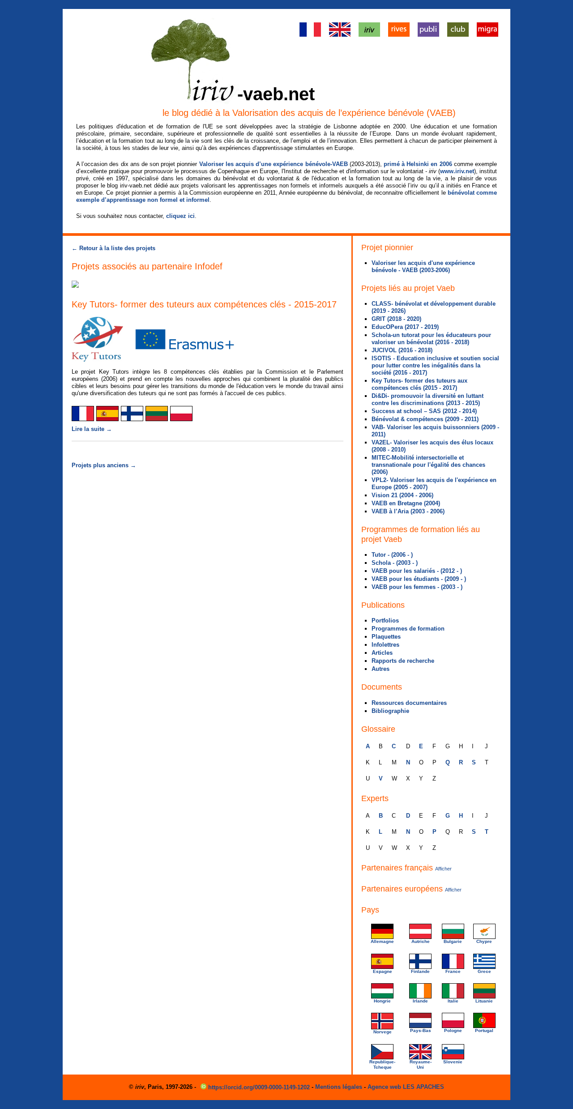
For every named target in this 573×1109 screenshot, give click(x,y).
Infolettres (385, 644)
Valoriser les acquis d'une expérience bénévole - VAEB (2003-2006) (423, 266)
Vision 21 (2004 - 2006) (402, 495)
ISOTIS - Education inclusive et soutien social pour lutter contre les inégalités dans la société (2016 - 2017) (435, 365)
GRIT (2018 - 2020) (396, 319)
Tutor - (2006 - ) (392, 554)
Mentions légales (338, 1086)
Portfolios (385, 620)
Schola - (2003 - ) (395, 562)
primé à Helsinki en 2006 (418, 164)
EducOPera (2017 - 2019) (405, 327)
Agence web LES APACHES (406, 1086)
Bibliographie (390, 711)
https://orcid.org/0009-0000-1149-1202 (259, 1087)
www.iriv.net (457, 171)
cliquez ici (180, 216)
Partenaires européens (411, 888)
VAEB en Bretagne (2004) (406, 503)
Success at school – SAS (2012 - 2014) (424, 411)
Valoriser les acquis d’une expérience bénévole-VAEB (273, 164)
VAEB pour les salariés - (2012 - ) (417, 570)
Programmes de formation (408, 628)
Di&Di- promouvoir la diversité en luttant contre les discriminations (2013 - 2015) (427, 399)
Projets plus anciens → (104, 465)
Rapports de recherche (403, 660)
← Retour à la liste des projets (113, 248)
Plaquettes (386, 636)
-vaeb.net (276, 94)
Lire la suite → (92, 429)
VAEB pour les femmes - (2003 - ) (417, 587)
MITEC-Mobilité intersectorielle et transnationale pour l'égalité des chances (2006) (428, 464)
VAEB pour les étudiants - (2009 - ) (419, 579)
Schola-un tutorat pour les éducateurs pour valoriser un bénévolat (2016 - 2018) (431, 338)
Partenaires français (406, 867)
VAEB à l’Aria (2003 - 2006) (408, 511)
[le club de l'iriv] (458, 34)
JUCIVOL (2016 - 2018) (402, 350)
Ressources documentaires (409, 703)
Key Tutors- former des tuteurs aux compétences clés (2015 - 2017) (419, 384)
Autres (380, 668)
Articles (382, 652)
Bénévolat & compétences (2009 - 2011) (425, 419)
